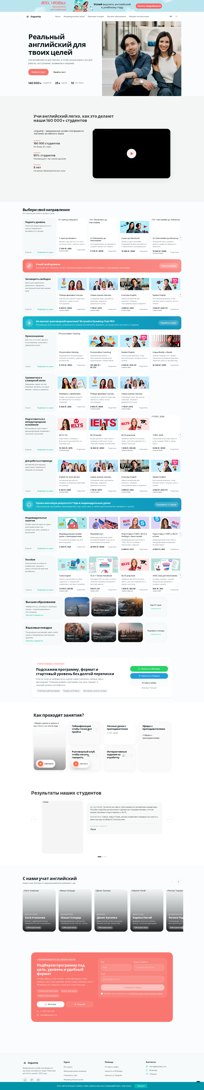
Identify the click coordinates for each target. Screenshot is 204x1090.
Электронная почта (111, 548)
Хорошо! (141, 1086)
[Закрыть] (163, 517)
